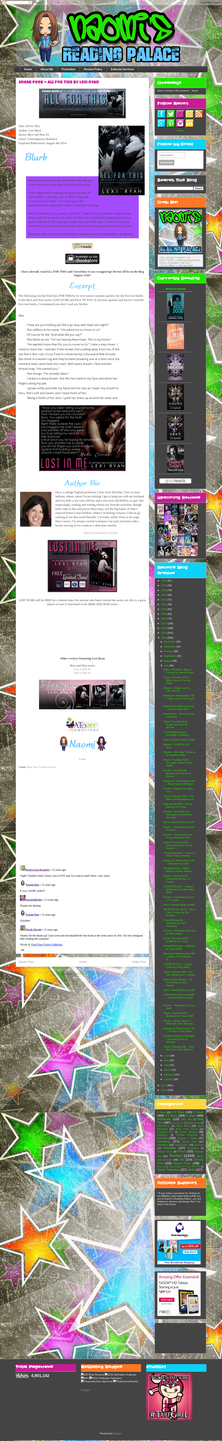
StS (182, 1159)
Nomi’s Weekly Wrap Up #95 (179, 990)
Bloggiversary (177, 1123)
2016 (164, 628)
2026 (164, 580)
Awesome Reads (175, 289)
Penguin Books (165, 1152)
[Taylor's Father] (175, 471)
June (167, 1055)
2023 (164, 595)
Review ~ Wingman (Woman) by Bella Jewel (179, 932)
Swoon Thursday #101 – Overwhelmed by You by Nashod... (178, 845)
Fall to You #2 (82, 673)
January (169, 1079)
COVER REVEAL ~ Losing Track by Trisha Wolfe (177, 965)
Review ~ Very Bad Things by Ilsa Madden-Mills (179, 753)
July (166, 665)
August (168, 660)
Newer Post (26, 962)
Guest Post (189, 1141)
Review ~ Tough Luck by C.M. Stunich (176, 689)
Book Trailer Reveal (187, 1129)
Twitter (113, 533)
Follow (82, 759)
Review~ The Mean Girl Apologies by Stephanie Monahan (177, 814)
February (169, 1074)
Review (175, 1155)
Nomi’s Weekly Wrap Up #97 (179, 822)
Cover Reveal (188, 1132)
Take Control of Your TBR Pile (184, 1166)
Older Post (139, 962)
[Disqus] (82, 817)
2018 (164, 618)
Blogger (117, 1433)
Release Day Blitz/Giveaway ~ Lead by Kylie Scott (178, 708)
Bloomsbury (163, 1126)
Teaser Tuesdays (168, 1169)
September (170, 656)
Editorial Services (122, 69)
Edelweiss (162, 1135)
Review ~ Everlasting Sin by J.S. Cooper (178, 898)
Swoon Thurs (182, 1163)
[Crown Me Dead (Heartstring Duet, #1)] (175, 439)
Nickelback (193, 1148)
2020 (164, 609)
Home (28, 69)
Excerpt (43, 767)
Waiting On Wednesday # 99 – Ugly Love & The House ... (179, 698)
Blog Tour (32, 767)
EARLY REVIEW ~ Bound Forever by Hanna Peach (178, 671)
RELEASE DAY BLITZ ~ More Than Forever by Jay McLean (179, 912)
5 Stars (191, 1115)
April (167, 1065)
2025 (164, 585)
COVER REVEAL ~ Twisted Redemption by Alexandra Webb (178, 889)
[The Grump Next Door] (175, 319)
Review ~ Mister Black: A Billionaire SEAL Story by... (179, 1022)
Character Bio (165, 1132)
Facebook (101, 533)
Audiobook (164, 1119)
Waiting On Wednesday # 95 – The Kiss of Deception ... (179, 1030)
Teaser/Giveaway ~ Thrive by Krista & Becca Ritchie (179, 854)
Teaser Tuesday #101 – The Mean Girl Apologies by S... (179, 798)
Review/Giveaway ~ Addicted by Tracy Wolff (179, 947)
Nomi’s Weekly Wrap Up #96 (179, 904)
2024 (164, 590)
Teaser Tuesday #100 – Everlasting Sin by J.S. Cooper (176, 878)
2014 (164, 637)
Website (88, 533)
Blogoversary (193, 1123)
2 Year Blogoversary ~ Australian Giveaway (175, 733)
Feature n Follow (187, 1138)
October (169, 651)
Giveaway (163, 1141)
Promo (52, 767)
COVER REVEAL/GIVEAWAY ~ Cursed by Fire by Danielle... (179, 1039)
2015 (164, 632)
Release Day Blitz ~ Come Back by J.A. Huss (177, 805)
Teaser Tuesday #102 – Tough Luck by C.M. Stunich (176, 724)
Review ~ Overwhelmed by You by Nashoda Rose (178, 836)
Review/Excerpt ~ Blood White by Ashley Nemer (177, 870)
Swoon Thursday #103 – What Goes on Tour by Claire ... (177, 680)
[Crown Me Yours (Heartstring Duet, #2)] (175, 409)
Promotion (68, 69)
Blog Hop (186, 1119)
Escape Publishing (187, 1135)
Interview (198, 1145)
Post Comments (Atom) (90, 973)
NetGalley (169, 1148)
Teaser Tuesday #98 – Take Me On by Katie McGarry (178, 1048)
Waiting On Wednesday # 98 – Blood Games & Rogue (179, 782)
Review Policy (93, 69)
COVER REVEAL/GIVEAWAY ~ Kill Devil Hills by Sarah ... (179, 997)
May (166, 1060)
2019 (164, 613)
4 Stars (198, 1112)
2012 (164, 1090)
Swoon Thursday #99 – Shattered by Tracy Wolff (178, 1014)
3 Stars (161, 1112)
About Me (46, 69)
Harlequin (162, 1144)
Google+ (85, 1390)
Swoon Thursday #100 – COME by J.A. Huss (176, 940)
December (170, 641)
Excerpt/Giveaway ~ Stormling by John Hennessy (174, 923)
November (170, 646)
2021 (164, 604)
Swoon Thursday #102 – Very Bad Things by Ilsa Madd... (177, 762)
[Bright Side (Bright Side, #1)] (175, 348)
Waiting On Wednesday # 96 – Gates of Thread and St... (179, 956)
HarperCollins (181, 1145)
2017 (164, 623)
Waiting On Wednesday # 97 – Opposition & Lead (179, 862)
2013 (164, 1085)
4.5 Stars (171, 1115)
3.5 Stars (178, 1112)
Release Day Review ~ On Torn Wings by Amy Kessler (177, 982)
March (168, 1069)
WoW (191, 1169)
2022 (164, 599)
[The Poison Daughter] (175, 379)
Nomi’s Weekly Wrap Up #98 (179, 739)
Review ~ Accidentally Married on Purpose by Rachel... (177, 773)
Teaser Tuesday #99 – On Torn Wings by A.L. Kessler (179, 973)
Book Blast (183, 1125)
